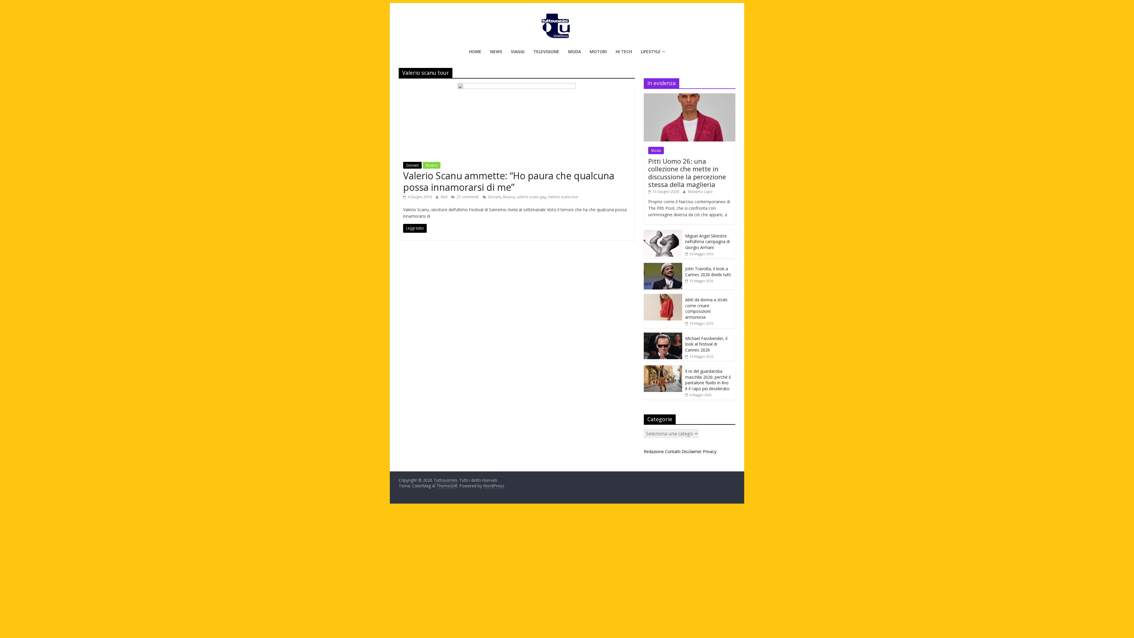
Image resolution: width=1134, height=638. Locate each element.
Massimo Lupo (700, 191)
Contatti (672, 451)
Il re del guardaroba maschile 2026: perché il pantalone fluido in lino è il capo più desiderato (708, 379)
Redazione (654, 451)
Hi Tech (624, 51)
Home (475, 51)
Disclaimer (692, 451)
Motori (598, 51)
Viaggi (517, 51)
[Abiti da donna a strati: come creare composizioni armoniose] (663, 297)
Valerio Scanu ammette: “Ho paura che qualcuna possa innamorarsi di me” (508, 181)
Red (444, 196)
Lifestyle (651, 51)
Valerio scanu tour (563, 196)
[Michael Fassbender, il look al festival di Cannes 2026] (663, 335)
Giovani (412, 165)
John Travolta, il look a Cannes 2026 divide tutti (708, 271)
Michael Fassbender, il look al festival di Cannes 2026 (706, 344)
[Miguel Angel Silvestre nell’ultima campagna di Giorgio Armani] (663, 233)
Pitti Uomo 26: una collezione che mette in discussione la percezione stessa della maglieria (687, 173)
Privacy (709, 451)
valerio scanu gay (531, 196)
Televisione (546, 51)
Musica (431, 165)
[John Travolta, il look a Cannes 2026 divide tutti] (663, 266)
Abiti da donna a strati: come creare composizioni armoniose (706, 308)
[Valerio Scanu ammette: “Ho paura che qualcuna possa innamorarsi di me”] (517, 86)
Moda (574, 51)
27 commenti (467, 196)
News (496, 51)
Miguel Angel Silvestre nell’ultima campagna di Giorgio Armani (707, 241)
